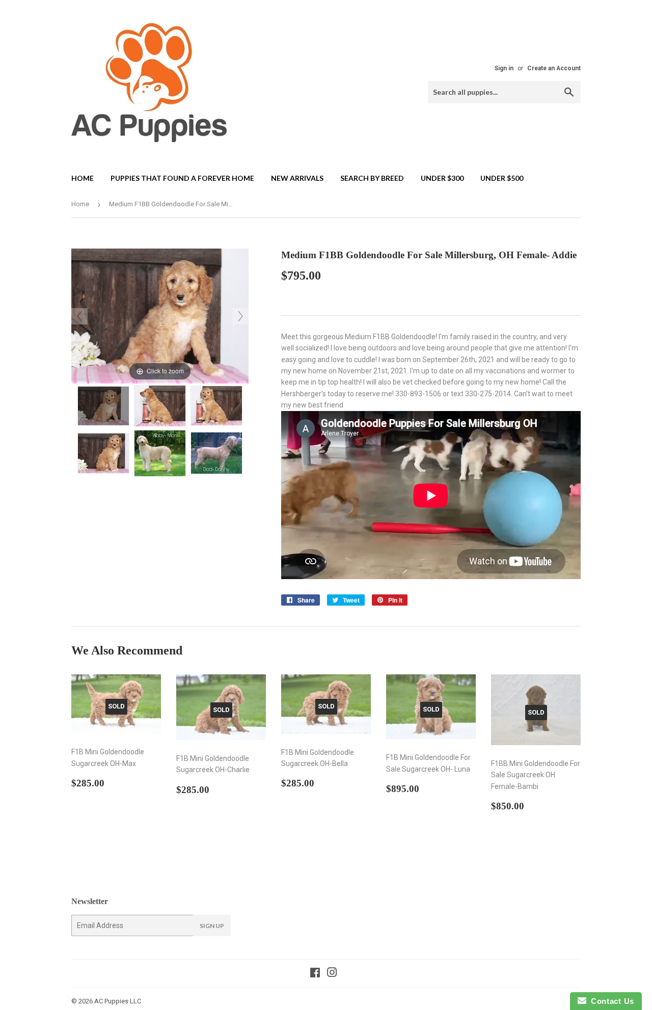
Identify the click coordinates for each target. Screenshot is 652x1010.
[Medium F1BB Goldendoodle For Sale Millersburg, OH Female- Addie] (103, 406)
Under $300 (442, 178)
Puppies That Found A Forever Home (182, 178)
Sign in (504, 68)
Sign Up (212, 926)
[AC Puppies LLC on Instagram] (332, 974)
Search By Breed (372, 178)
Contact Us (610, 1001)
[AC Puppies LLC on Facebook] (315, 974)
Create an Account (554, 68)
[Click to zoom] (160, 315)
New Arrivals (297, 178)
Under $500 (501, 178)
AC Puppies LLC (117, 1001)
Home (82, 178)
